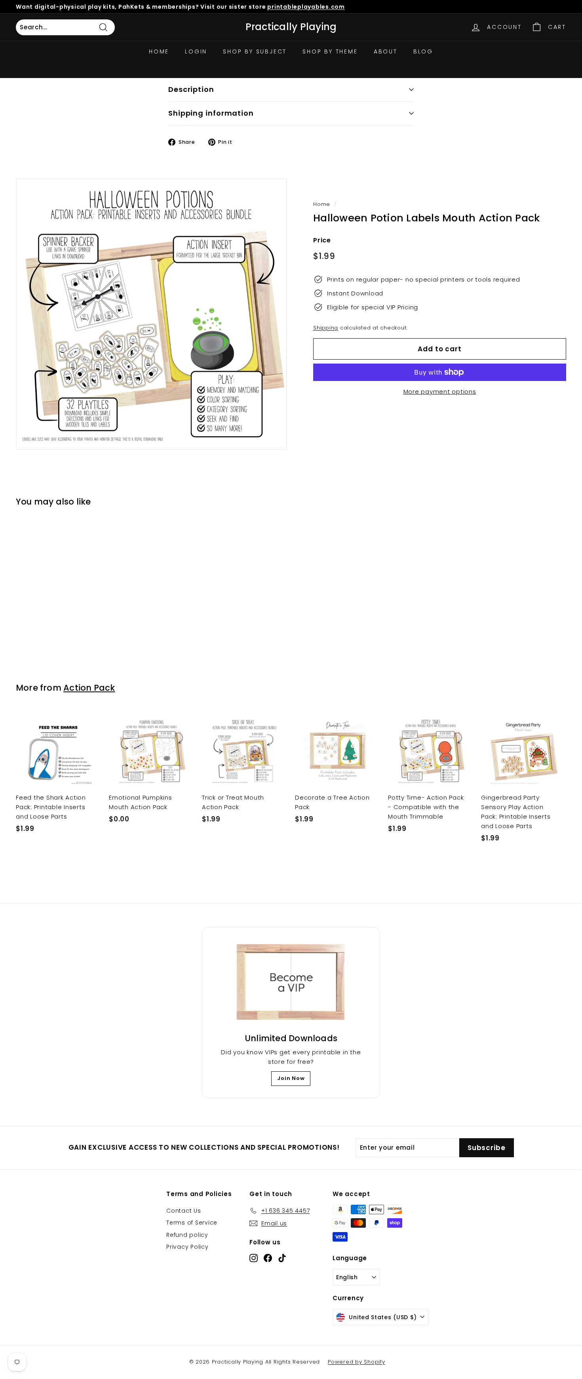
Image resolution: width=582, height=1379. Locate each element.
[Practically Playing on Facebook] (268, 1257)
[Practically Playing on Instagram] (253, 1257)
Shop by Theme (330, 51)
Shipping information (211, 113)
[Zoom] (151, 314)
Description (191, 89)
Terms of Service (191, 1223)
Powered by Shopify (356, 1362)
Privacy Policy (187, 1247)
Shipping (325, 327)
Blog (423, 51)
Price (322, 240)
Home (159, 51)
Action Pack (89, 687)
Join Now (290, 1078)
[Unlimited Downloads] (291, 982)
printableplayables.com (306, 7)
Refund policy (187, 1235)
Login (196, 51)
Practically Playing (291, 27)
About (386, 51)
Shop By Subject (255, 51)
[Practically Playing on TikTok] (282, 1257)
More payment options (439, 391)
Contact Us (183, 1211)
